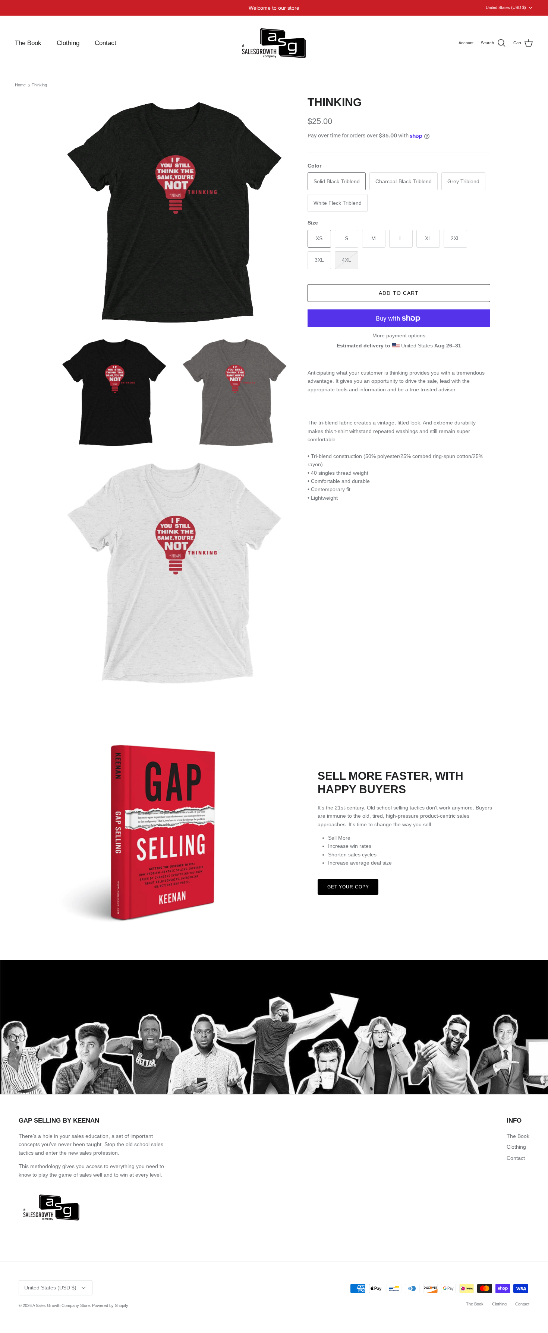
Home (20, 85)
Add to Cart (399, 293)
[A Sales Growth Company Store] (274, 43)
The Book (28, 43)
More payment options (398, 335)
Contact (105, 43)
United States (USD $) (506, 7)
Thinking (39, 85)
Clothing (68, 43)
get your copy (348, 887)
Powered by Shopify (110, 1305)
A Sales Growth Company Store (61, 1305)
